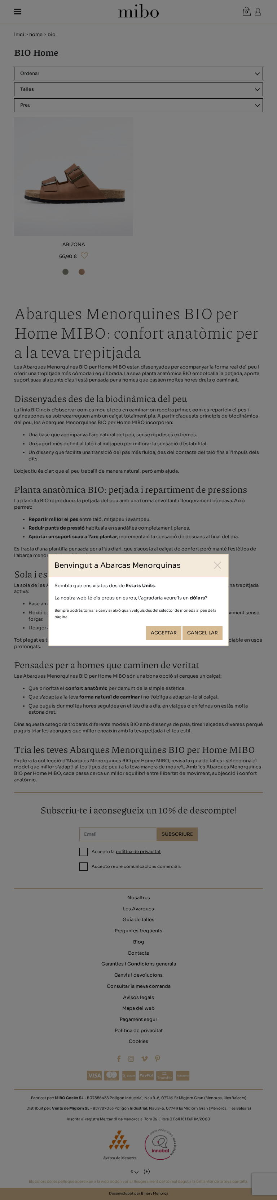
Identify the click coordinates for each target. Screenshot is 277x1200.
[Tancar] (217, 565)
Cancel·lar (202, 633)
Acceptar (164, 633)
